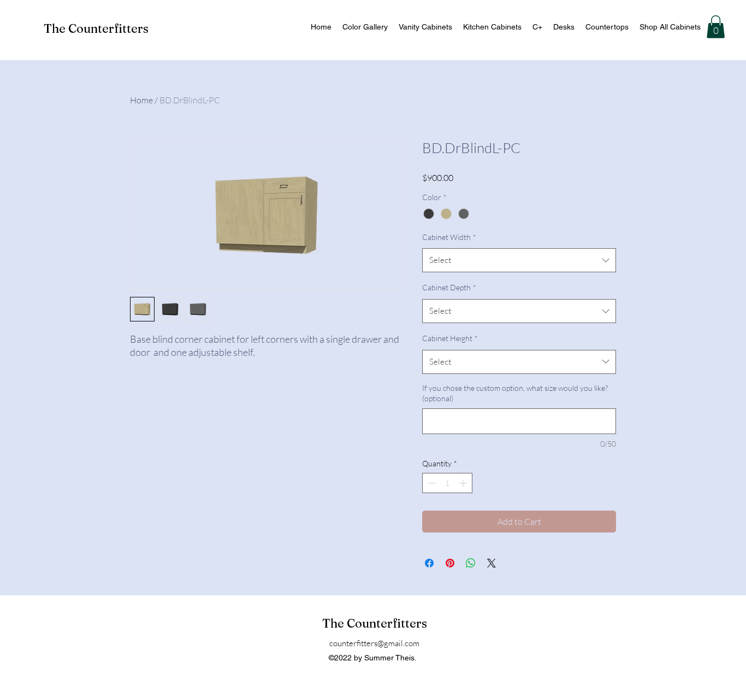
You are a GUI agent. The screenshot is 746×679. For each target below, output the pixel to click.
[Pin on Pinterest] (450, 563)
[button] (715, 26)
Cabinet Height (450, 338)
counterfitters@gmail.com (374, 643)
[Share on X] (491, 563)
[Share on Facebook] (429, 563)
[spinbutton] (447, 483)
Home (141, 100)
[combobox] (519, 260)
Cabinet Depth (449, 287)
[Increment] (464, 483)
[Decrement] (430, 483)
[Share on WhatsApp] (470, 563)
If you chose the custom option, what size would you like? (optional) (515, 393)
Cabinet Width (449, 237)
